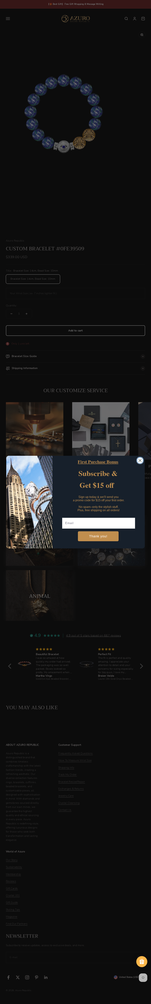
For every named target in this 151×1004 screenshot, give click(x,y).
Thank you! (98, 536)
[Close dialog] (140, 460)
